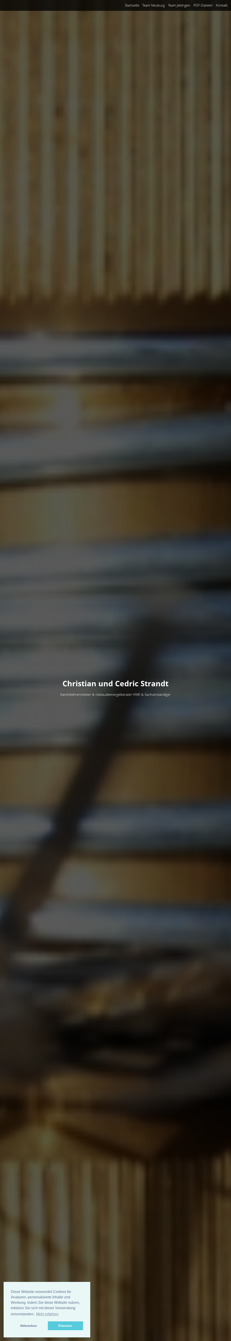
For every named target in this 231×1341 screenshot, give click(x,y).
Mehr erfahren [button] (47, 1314)
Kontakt (222, 5)
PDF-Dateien (203, 5)
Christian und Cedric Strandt (115, 683)
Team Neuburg (153, 5)
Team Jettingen (179, 5)
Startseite (132, 5)
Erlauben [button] (65, 1325)
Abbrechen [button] (28, 1325)
